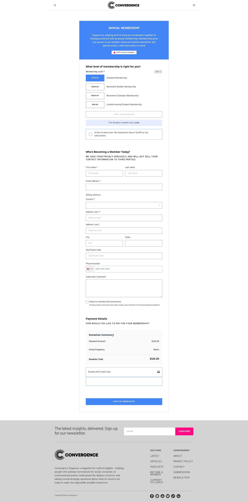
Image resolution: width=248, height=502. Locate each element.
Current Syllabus (156, 481)
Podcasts (156, 467)
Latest (154, 456)
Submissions (181, 472)
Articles (156, 461)
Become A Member (156, 473)
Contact (179, 467)
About (177, 456)
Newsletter (181, 478)
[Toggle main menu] (194, 5)
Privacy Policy (183, 461)
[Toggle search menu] (55, 5)
